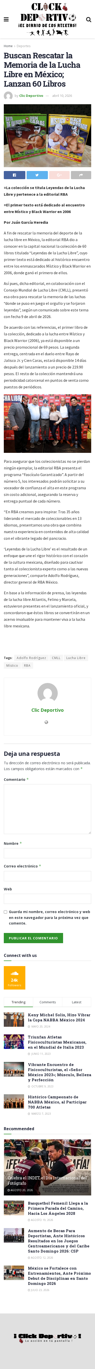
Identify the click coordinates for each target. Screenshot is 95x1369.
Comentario (16, 779)
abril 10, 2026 (62, 95)
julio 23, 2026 (39, 1290)
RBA (27, 665)
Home (8, 46)
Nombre (13, 843)
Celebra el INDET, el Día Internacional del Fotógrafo (47, 1180)
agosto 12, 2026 (41, 1257)
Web (8, 889)
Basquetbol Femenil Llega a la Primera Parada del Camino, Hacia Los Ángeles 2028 (58, 1208)
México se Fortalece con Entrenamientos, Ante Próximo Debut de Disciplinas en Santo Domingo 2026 (59, 1276)
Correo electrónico (22, 866)
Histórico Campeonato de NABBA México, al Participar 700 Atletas (57, 1102)
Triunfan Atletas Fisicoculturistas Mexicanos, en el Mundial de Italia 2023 (57, 1042)
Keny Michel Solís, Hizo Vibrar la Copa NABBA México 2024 (59, 1017)
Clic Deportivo (31, 95)
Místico (12, 665)
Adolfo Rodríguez (31, 658)
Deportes (23, 46)
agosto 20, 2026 (21, 1190)
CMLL (56, 658)
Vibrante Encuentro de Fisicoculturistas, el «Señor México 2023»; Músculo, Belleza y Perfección (59, 1072)
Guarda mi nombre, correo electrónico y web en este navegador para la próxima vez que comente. (49, 917)
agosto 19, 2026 (41, 1220)
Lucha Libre (76, 658)
